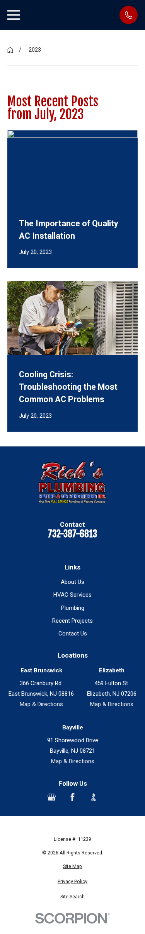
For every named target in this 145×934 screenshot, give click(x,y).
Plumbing (72, 607)
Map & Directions (41, 704)
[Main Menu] (13, 15)
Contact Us (72, 633)
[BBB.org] (93, 797)
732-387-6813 (72, 533)
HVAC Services (72, 594)
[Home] (72, 484)
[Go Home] (10, 50)
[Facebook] (72, 797)
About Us (72, 581)
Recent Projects (72, 620)
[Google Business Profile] (52, 797)
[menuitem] (72, 866)
